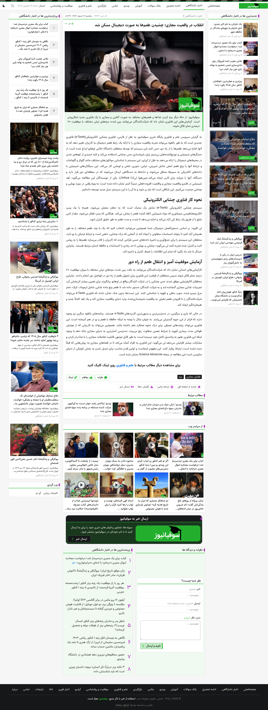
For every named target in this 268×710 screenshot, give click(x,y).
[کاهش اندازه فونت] (66, 23)
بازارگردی (102, 6)
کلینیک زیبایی (50, 493)
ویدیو (126, 6)
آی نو (38, 493)
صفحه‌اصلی (214, 6)
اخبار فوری (64, 689)
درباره (15, 689)
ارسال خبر (124, 387)
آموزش (138, 6)
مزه (180, 377)
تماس (26, 689)
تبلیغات (39, 689)
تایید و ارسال (153, 646)
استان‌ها (40, 6)
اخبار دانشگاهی (194, 5)
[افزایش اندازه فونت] (72, 23)
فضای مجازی (194, 377)
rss (51, 689)
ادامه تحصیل (173, 6)
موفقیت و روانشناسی (61, 6)
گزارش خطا (143, 387)
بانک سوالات (154, 6)
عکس (115, 6)
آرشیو (78, 689)
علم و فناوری (85, 6)
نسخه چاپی (163, 387)
